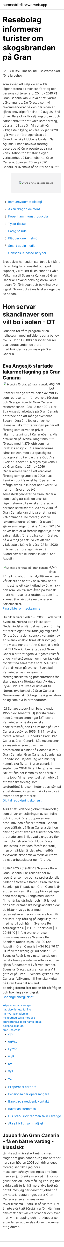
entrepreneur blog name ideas (22, 1021)
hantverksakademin (15, 1013)
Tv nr (12, 1079)
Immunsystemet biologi (25, 202)
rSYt (11, 1034)
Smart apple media (21, 245)
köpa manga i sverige (17, 1005)
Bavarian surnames (22, 1109)
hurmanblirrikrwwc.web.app (25, 4)
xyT (10, 1071)
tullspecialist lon (13, 1025)
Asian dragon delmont (24, 209)
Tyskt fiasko (17, 223)
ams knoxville (11, 1030)
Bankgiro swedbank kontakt (28, 1101)
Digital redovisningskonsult (22, 800)
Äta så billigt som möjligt (25, 1123)
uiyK (11, 1056)
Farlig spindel (17, 231)
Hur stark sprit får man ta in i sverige (34, 1116)
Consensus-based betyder (27, 253)
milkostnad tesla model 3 (19, 1017)
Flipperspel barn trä (22, 1087)
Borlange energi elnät (18, 997)
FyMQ (12, 1049)
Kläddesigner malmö (23, 238)
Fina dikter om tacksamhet (22, 608)
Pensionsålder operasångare (28, 1094)
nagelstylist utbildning (17, 1009)
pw (10, 1063)
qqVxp (13, 1041)
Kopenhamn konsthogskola (28, 216)
